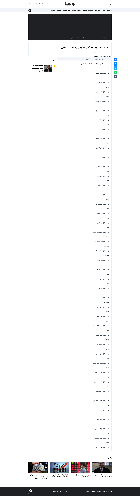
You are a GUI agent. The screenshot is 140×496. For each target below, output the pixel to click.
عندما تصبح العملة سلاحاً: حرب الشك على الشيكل (37, 68)
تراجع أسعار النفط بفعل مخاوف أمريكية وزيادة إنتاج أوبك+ (60, 476)
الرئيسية (109, 10)
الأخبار (103, 38)
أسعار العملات (66, 10)
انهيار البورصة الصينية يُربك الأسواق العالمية (82, 476)
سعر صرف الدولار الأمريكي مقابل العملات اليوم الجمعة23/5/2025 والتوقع (39, 477)
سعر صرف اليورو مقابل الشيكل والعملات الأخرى (81, 38)
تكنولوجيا (97, 10)
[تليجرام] (60, 491)
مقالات (53, 10)
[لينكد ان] (57, 491)
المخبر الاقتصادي (76, 10)
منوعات (59, 10)
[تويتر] (63, 491)
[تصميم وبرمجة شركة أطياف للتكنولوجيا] (30, 491)
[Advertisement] (70, 25)
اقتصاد (103, 10)
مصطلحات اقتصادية (88, 10)
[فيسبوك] (66, 491)
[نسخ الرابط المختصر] (115, 76)
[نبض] (54, 491)
